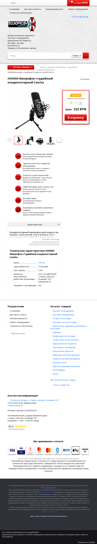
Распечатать (84, 79)
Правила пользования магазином (54, 516)
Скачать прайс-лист (61, 385)
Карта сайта (34, 516)
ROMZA (92, 542)
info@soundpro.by (15, 405)
